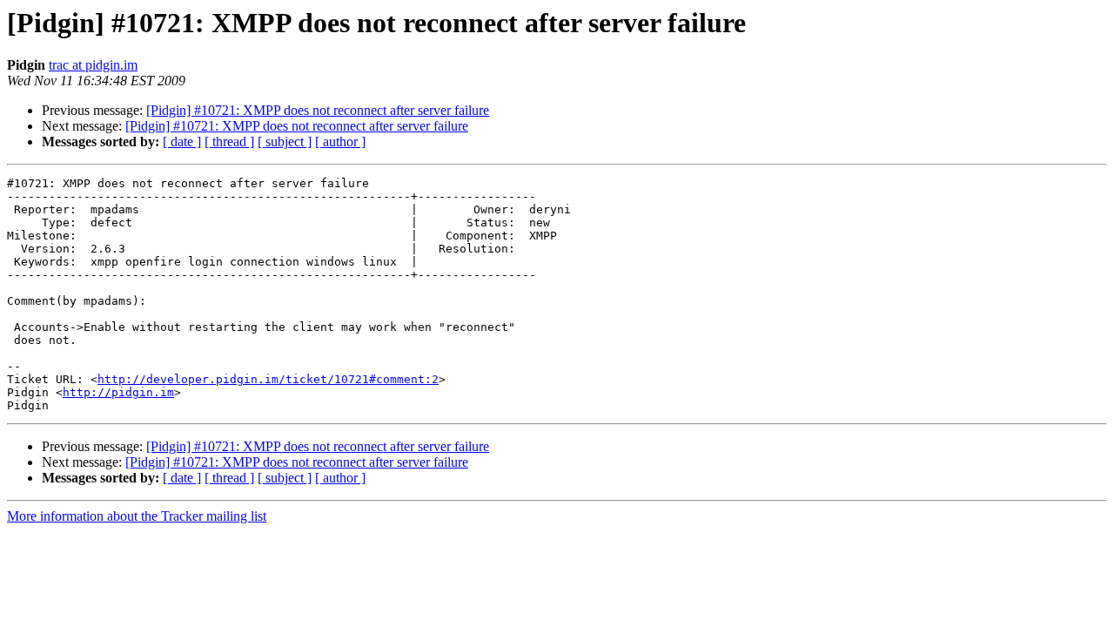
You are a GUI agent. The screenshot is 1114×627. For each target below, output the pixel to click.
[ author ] (340, 141)
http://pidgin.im (118, 392)
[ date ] (182, 141)
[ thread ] (229, 141)
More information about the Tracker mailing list (136, 516)
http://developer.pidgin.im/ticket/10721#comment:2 (268, 379)
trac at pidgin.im (93, 64)
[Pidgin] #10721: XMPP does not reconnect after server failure (317, 110)
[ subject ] (285, 141)
